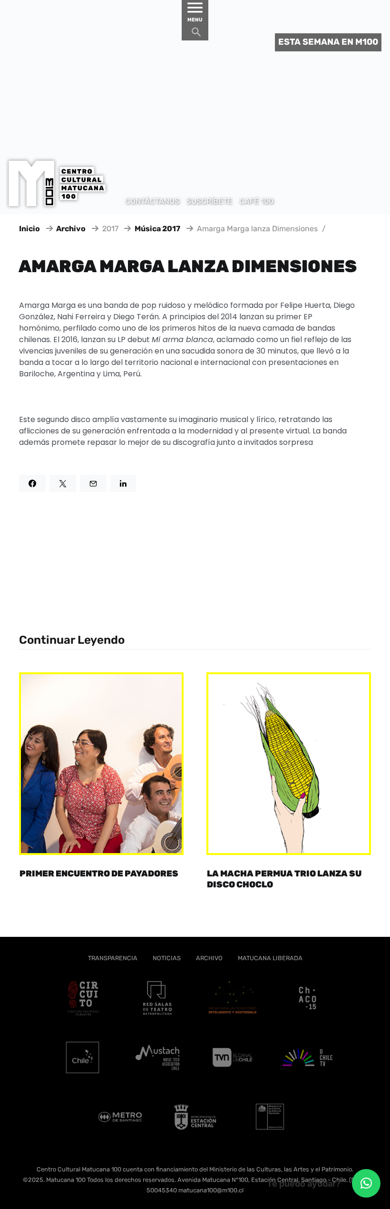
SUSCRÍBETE (209, 201)
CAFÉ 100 (256, 201)
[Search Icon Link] (196, 34)
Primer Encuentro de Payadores (99, 873)
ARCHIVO (209, 958)
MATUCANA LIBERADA (270, 958)
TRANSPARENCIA (112, 958)
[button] (366, 1183)
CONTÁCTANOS (152, 201)
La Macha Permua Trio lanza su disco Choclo (284, 879)
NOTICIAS (167, 958)
